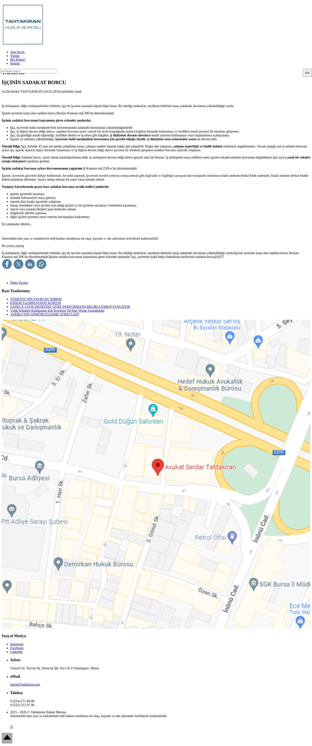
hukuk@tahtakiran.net (25, 684)
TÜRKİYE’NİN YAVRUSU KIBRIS (36, 299)
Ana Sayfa (17, 52)
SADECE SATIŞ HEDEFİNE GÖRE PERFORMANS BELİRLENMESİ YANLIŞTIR (70, 307)
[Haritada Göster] (156, 627)
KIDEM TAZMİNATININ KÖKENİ (35, 303)
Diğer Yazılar (19, 283)
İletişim (15, 63)
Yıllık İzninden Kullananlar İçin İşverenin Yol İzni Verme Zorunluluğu (57, 310)
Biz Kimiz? (17, 59)
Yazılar (15, 56)
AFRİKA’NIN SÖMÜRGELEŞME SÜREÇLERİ (44, 314)
